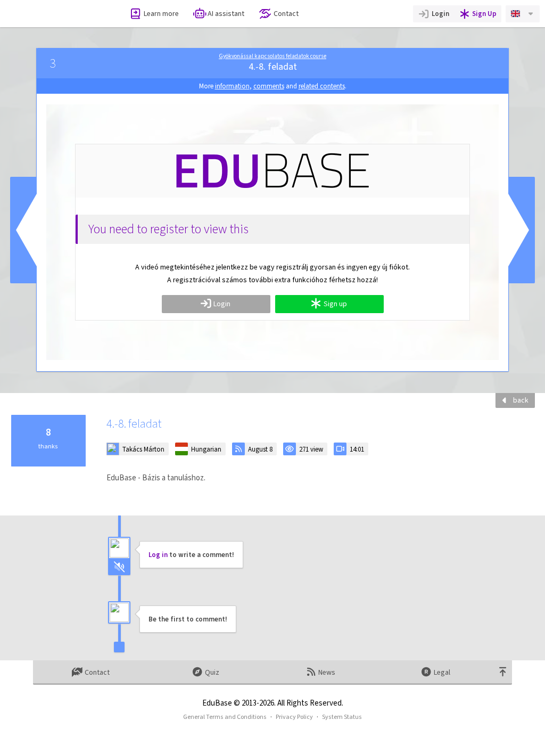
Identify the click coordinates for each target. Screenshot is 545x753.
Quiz (212, 672)
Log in (158, 554)
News (326, 672)
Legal (442, 672)
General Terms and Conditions (225, 717)
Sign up (335, 304)
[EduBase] (54, 14)
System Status (342, 717)
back (521, 400)
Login (440, 13)
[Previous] (23, 230)
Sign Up (484, 13)
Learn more (161, 14)
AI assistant (226, 14)
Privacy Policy (294, 717)
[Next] (521, 230)
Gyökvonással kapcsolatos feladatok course (272, 56)
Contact (286, 14)
